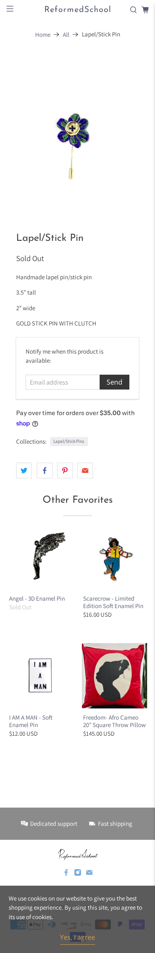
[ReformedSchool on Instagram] (77, 874)
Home (42, 34)
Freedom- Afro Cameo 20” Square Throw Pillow (114, 721)
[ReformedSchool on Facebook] (66, 874)
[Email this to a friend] (85, 470)
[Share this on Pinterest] (65, 470)
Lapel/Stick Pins (68, 441)
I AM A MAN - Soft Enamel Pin (30, 721)
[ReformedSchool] (77, 854)
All (66, 34)
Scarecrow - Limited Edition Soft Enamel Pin (113, 602)
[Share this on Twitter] (24, 470)
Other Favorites (78, 500)
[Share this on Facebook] (44, 470)
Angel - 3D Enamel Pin (37, 598)
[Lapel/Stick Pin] (77, 130)
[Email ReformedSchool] (89, 874)
